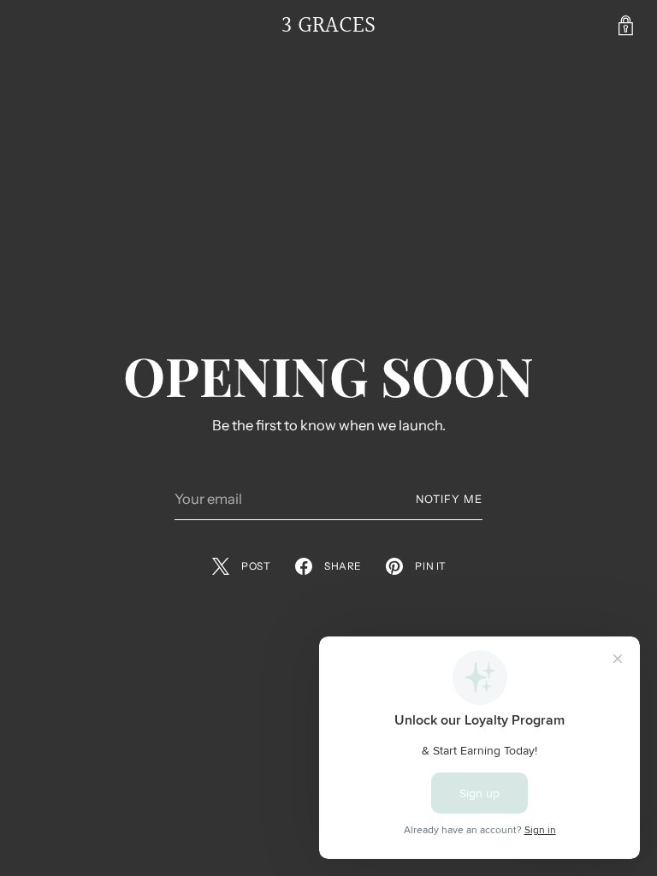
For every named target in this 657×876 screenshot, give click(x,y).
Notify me (449, 499)
